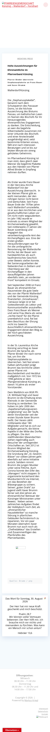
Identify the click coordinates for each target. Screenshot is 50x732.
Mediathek (21, 58)
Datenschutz (43, 711)
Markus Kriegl (31, 700)
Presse (30, 58)
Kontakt (45, 714)
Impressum (43, 708)
